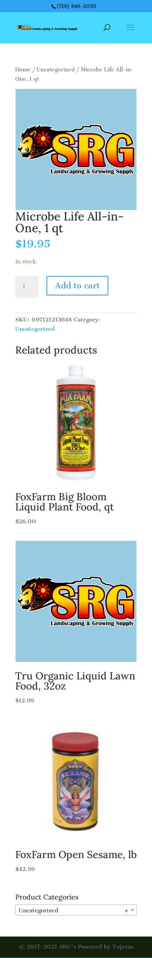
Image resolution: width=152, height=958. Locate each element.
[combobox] (76, 910)
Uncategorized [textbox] (74, 910)
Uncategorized (56, 69)
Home (23, 69)
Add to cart (77, 285)
